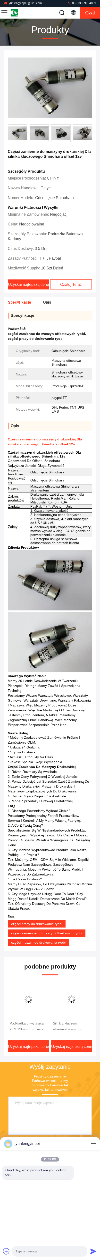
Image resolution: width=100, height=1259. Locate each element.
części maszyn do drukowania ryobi (38, 942)
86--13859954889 (83, 3)
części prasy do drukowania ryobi (36, 924)
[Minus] (93, 1144)
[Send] (93, 1251)
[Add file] (6, 1251)
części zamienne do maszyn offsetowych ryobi (46, 933)
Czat (90, 12)
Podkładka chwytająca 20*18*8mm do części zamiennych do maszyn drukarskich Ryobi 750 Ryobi (28, 1026)
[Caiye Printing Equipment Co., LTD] (20, 13)
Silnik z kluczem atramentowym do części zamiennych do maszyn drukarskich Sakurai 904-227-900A (70, 1026)
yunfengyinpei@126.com (25, 3)
